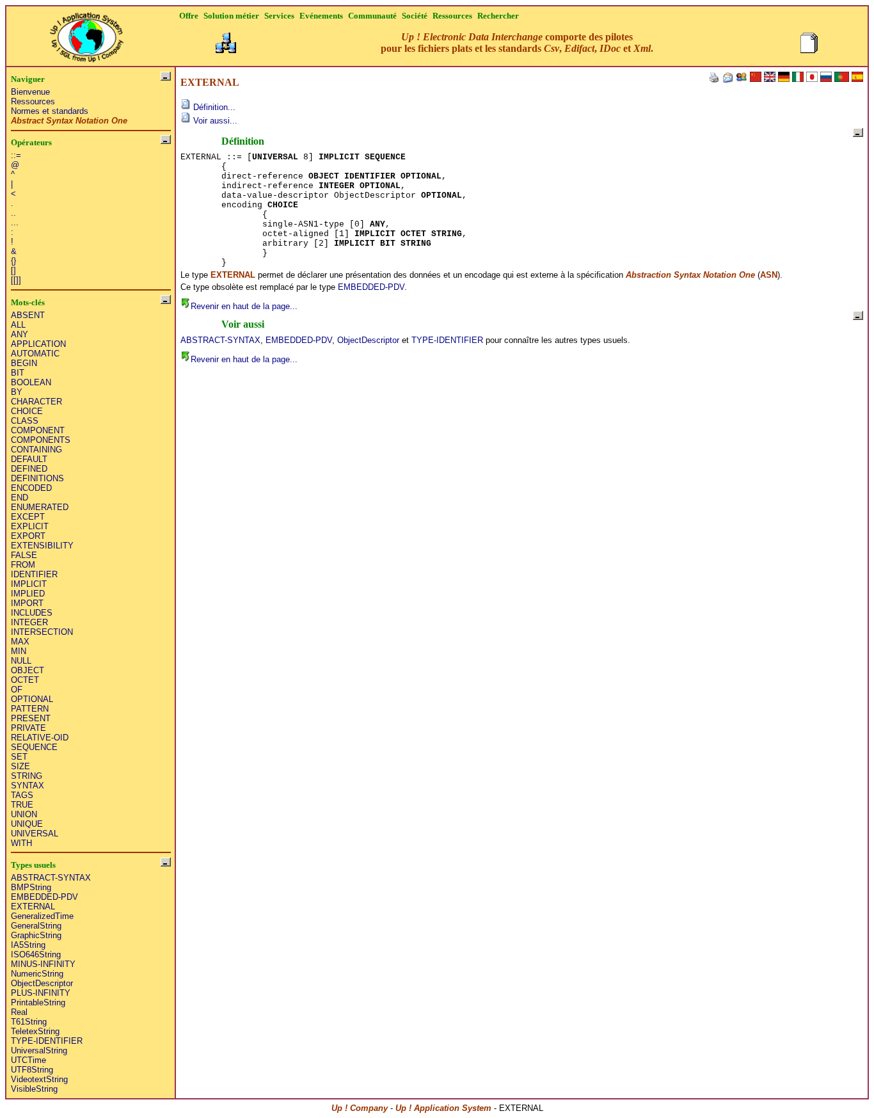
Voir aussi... (214, 120)
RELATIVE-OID (39, 737)
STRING (26, 776)
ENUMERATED (39, 507)
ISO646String (36, 954)
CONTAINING (36, 449)
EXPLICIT (30, 526)
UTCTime (28, 1060)
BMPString (31, 887)
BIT (17, 373)
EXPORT (28, 536)
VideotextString (39, 1079)
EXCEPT (28, 517)
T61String (29, 1021)
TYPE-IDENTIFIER (47, 1041)
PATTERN (30, 709)
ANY (19, 334)
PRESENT (31, 718)
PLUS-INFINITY (40, 993)
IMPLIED (28, 593)
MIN (18, 651)
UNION (24, 814)
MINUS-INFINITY (43, 964)
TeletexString (35, 1031)
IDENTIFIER (34, 574)
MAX (20, 641)
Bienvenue (30, 92)
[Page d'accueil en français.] (86, 33)
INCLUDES (31, 613)
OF (16, 689)
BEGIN (24, 363)
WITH (21, 843)
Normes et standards (49, 111)
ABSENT (28, 315)
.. (13, 213)
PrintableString (38, 1002)
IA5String (28, 945)
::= (16, 155)
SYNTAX (27, 785)
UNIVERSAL (34, 833)
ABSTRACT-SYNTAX (51, 877)
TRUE (22, 805)
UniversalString (39, 1050)
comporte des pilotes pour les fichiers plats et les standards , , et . (517, 42)
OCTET (25, 680)
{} (13, 261)
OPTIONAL (32, 699)
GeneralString (36, 925)
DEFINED (29, 469)
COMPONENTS (40, 440)
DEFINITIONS (37, 478)
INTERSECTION (42, 632)
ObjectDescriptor (42, 983)
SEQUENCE (34, 747)
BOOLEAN (31, 382)
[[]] (16, 280)
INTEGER (29, 622)
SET (19, 757)
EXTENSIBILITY (42, 545)
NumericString (37, 973)
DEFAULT (29, 459)
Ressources (33, 101)
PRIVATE (28, 728)
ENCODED (31, 488)
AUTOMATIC (35, 353)
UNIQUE (27, 824)
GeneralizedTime (42, 916)
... (15, 222)
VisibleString (34, 1089)
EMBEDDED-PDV (44, 897)
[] (13, 270)
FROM (23, 565)
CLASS (24, 421)
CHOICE (27, 411)
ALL (18, 325)
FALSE (24, 555)
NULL (21, 661)
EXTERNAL (33, 906)
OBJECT (27, 670)
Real (19, 1012)
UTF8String (32, 1069)
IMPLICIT (29, 584)
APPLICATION (38, 344)
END (19, 497)
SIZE (20, 766)
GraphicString (36, 935)
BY (16, 392)
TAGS (22, 795)
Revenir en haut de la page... (244, 306)
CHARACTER (36, 401)
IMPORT (27, 603)
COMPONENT (38, 430)
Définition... (213, 107)
